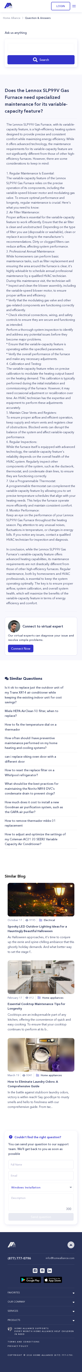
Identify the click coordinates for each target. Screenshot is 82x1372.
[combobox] (41, 47)
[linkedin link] (49, 1270)
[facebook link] (35, 1270)
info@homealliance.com (60, 1258)
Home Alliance (11, 18)
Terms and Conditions (23, 1342)
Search (44, 60)
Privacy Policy (18, 1346)
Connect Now (20, 648)
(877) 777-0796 (19, 1258)
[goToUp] (71, 1244)
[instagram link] (42, 1270)
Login (60, 6)
